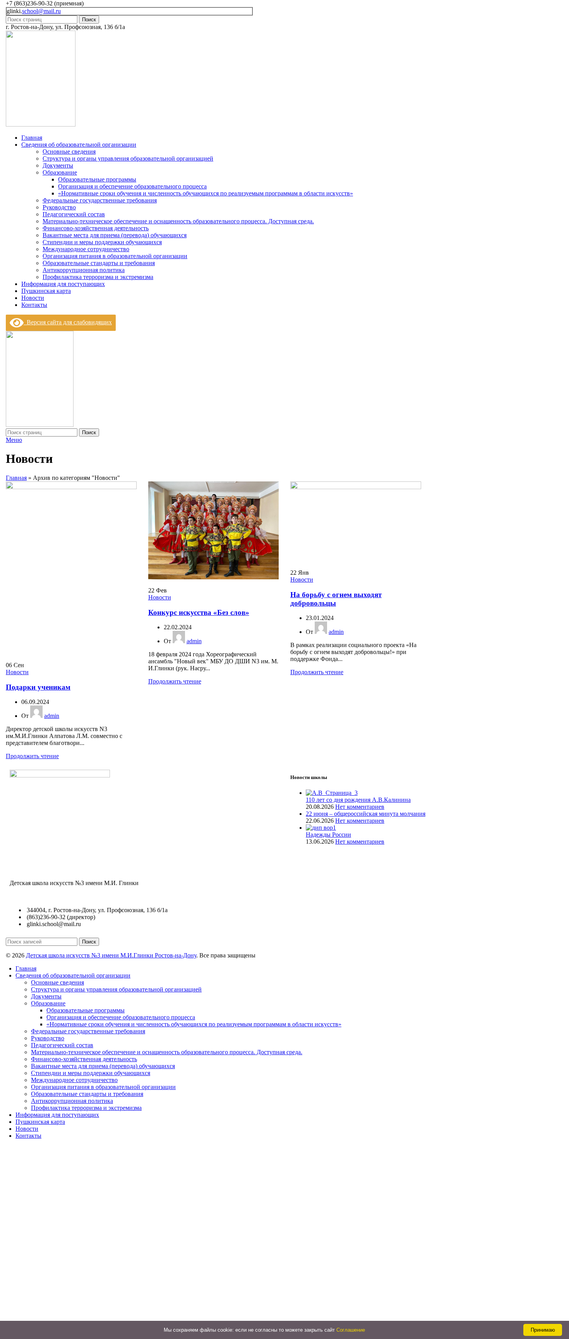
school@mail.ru (41, 11)
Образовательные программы (97, 179)
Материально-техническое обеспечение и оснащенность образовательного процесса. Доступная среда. (178, 221)
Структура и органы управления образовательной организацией (128, 158)
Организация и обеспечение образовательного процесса (132, 186)
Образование (60, 172)
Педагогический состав (74, 214)
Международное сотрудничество (86, 249)
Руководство (59, 207)
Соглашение (350, 1330)
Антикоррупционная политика (84, 270)
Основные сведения (69, 151)
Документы (58, 165)
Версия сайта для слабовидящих (68, 322)
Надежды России (328, 834)
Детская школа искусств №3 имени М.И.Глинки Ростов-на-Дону (111, 955)
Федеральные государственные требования (100, 200)
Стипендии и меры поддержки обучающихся (102, 242)
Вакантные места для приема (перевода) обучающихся (115, 235)
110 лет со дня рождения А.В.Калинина (358, 799)
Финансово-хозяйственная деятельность (96, 228)
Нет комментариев (359, 806)
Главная (16, 477)
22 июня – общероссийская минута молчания (365, 813)
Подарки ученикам (38, 687)
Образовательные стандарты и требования (99, 263)
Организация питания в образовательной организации (115, 256)
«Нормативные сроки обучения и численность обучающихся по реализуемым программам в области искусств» (205, 193)
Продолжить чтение (32, 756)
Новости (17, 672)
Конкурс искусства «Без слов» (198, 612)
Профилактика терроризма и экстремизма (98, 277)
